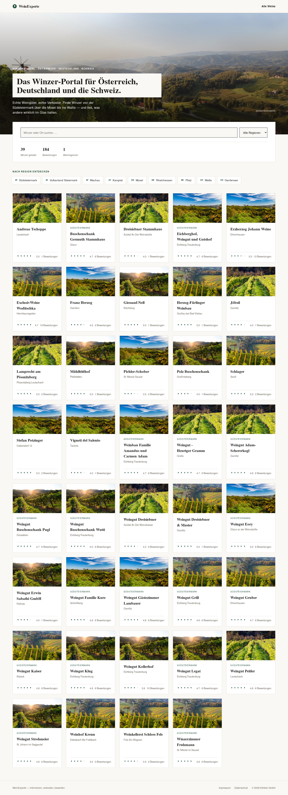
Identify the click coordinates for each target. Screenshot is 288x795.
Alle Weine (268, 6)
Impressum (225, 787)
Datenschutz (241, 787)
